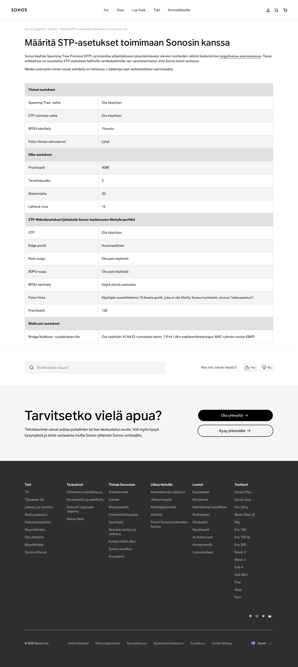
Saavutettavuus (137, 643)
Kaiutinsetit (201, 530)
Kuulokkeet (201, 492)
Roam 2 (240, 552)
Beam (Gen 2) (245, 514)
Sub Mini (241, 575)
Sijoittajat (116, 522)
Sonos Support (35, 29)
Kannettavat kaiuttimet (210, 507)
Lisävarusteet (203, 552)
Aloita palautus (36, 514)
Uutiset (114, 499)
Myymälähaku (35, 530)
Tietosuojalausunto (107, 643)
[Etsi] (276, 10)
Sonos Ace (243, 499)
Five (238, 582)
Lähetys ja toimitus (39, 507)
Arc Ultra (241, 507)
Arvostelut (116, 556)
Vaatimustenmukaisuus (168, 643)
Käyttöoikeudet (78, 643)
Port (238, 597)
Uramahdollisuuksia (123, 514)
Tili (27, 492)
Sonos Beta (75, 519)
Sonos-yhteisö (36, 552)
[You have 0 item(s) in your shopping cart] (285, 10)
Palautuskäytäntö (38, 522)
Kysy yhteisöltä (232, 430)
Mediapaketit (119, 507)
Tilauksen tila (34, 499)
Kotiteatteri (201, 514)
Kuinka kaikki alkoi (122, 541)
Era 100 (240, 530)
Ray (237, 522)
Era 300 (240, 545)
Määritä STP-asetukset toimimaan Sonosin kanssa (93, 29)
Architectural (202, 537)
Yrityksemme (118, 492)
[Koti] (19, 10)
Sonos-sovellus (120, 549)
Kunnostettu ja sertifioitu (85, 499)
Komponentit (202, 545)
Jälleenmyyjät (161, 499)
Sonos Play (243, 492)
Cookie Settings (221, 643)
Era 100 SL (243, 537)
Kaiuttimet (200, 499)
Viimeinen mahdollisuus (85, 492)
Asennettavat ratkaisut (168, 492)
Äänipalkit (200, 522)
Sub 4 (239, 567)
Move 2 (240, 560)
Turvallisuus (197, 643)
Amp (238, 590)
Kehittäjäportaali (163, 507)
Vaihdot (156, 514)
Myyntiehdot (34, 545)
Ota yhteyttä (232, 415)
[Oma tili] (268, 10)
